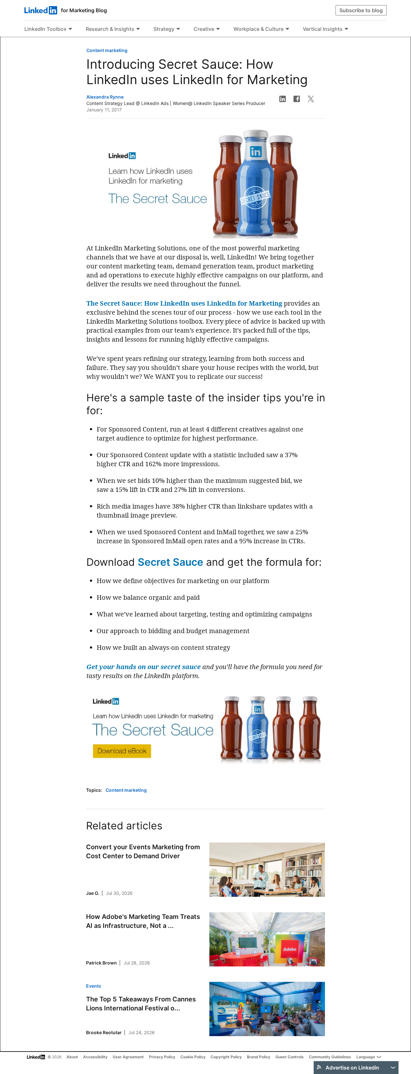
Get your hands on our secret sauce (143, 666)
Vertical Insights (323, 29)
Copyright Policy (226, 1056)
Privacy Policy (162, 1056)
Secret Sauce (170, 562)
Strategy (163, 29)
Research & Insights (110, 29)
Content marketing (106, 50)
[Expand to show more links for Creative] (218, 29)
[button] (282, 99)
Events (93, 986)
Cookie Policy (193, 1056)
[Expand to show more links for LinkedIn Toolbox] (70, 29)
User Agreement (128, 1056)
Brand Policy (258, 1056)
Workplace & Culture (258, 29)
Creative (204, 29)
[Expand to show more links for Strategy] (178, 29)
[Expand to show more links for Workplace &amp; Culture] (287, 29)
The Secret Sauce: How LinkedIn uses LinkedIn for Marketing (184, 303)
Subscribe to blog (361, 10)
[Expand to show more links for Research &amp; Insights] (138, 29)
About (72, 1056)
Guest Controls (289, 1056)
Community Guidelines (330, 1056)
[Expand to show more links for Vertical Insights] (346, 29)
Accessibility (95, 1056)
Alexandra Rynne (105, 97)
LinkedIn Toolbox (45, 29)
